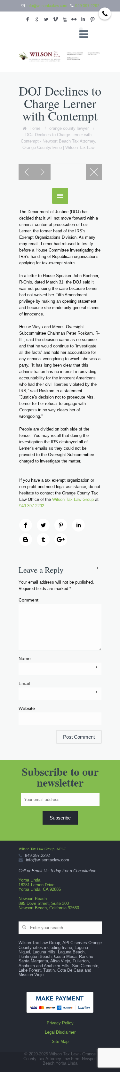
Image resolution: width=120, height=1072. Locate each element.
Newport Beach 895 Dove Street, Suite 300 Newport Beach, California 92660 (49, 903)
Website (27, 708)
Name (58, 659)
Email (58, 684)
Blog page (94, 172)
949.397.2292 (87, 6)
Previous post (27, 172)
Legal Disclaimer (60, 1032)
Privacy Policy (60, 1023)
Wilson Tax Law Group (73, 499)
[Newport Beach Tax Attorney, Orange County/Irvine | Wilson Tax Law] (60, 56)
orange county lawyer (69, 128)
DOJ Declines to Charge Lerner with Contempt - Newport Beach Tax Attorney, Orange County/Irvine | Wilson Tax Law (58, 141)
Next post (43, 172)
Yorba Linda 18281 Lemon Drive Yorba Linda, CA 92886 (40, 885)
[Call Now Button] (105, 13)
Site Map (60, 1041)
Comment (58, 599)
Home (34, 128)
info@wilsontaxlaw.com (47, 6)
